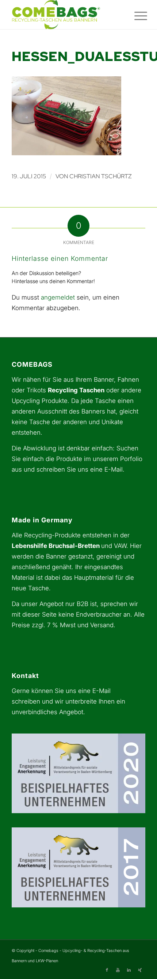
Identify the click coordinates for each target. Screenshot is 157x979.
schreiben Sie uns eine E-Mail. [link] (81, 469)
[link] (65, 14)
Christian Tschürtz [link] (100, 176)
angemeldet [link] (58, 297)
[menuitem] (135, 15)
